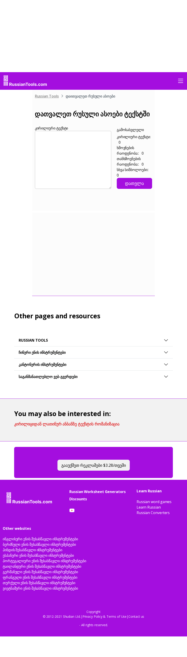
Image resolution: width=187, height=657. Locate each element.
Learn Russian (149, 507)
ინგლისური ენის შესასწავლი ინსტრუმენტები (40, 538)
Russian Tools (47, 96)
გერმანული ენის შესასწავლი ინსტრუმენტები (40, 571)
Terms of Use (116, 616)
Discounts (78, 498)
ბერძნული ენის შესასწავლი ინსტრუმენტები (39, 544)
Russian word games (154, 501)
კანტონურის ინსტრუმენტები (42, 364)
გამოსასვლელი (130, 129)
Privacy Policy (92, 616)
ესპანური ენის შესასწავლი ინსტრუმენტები (38, 555)
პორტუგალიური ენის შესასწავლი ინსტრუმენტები (44, 560)
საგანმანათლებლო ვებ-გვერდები (48, 376)
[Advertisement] (18, 160)
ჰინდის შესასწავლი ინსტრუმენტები (32, 549)
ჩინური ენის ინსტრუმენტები (42, 352)
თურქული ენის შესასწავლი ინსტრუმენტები (39, 582)
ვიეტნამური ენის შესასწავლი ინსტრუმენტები (40, 588)
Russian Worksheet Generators (97, 491)
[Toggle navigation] (180, 80)
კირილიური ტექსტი (51, 128)
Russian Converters (153, 512)
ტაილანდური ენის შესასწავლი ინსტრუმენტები (42, 566)
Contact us (136, 616)
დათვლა (134, 183)
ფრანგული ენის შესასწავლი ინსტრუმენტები (40, 577)
